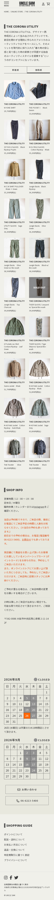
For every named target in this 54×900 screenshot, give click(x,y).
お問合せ (26, 539)
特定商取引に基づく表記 (16, 855)
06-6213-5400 (29, 800)
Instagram (39, 506)
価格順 (38, 69)
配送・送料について (14, 839)
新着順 (15, 69)
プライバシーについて (15, 860)
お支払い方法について (15, 844)
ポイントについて (13, 834)
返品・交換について (14, 849)
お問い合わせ (29, 789)
